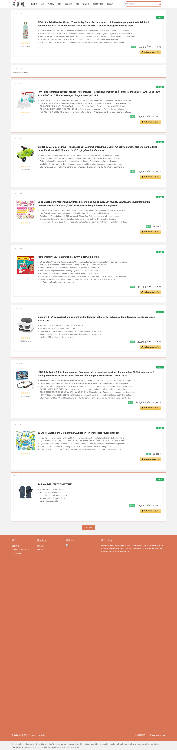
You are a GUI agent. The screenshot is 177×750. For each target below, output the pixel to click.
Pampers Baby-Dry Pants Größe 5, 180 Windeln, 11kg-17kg (68, 257)
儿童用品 (51, 4)
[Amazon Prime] (154, 47)
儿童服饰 (33, 4)
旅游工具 (110, 4)
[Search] (160, 4)
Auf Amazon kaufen (152, 52)
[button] (88, 527)
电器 (77, 4)
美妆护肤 (85, 4)
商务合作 (40, 546)
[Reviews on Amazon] (25, 43)
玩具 (42, 4)
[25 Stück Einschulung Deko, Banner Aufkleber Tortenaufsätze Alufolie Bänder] (25, 440)
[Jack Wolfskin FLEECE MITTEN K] (25, 492)
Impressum (16, 553)
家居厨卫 (68, 4)
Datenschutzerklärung (21, 549)
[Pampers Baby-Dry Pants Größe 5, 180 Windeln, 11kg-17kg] (25, 264)
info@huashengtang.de (156, 735)
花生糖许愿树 (98, 4)
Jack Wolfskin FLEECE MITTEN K (55, 484)
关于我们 (15, 546)
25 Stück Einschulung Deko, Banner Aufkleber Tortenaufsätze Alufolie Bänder (78, 433)
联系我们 (40, 549)
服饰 (60, 4)
